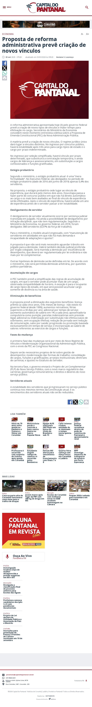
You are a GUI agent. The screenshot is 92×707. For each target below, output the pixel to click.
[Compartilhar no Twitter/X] (4, 68)
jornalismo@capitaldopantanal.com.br (20, 675)
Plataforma (41, 696)
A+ (87, 34)
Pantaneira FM (79, 681)
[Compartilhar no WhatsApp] (4, 73)
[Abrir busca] (87, 7)
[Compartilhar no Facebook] (4, 63)
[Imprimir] (4, 78)
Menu (9, 7)
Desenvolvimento (42, 699)
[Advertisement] (68, 528)
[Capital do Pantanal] (46, 7)
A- (82, 34)
